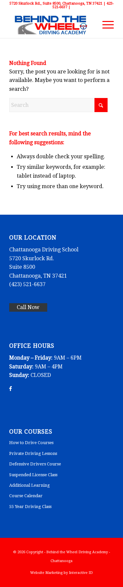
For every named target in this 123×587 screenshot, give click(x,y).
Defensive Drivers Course (35, 463)
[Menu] (105, 25)
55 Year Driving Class (30, 506)
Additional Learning (29, 485)
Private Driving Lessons (33, 453)
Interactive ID (81, 573)
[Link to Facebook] (10, 388)
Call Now (28, 307)
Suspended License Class (33, 474)
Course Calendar (26, 495)
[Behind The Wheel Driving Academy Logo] (51, 25)
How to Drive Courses (31, 442)
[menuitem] (105, 25)
